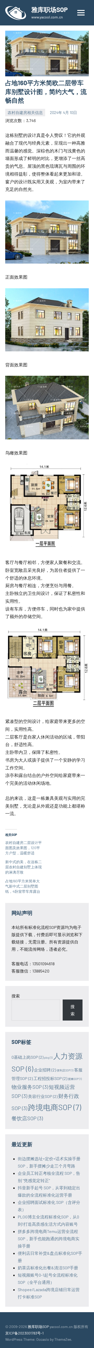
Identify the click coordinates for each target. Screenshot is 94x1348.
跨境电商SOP (54, 1107)
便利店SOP (65, 1070)
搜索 (15, 995)
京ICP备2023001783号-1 (24, 1333)
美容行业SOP (42, 1096)
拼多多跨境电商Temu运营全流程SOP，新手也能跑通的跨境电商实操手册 (48, 1238)
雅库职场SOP (49, 9)
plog (48, 1057)
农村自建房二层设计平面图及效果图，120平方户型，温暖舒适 (23, 847)
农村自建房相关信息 (25, 112)
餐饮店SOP (27, 1118)
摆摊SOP (75, 1079)
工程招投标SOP (50, 1078)
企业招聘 (45, 1069)
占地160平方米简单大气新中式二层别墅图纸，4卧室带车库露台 (22, 886)
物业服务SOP (29, 1087)
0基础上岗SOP (27, 1057)
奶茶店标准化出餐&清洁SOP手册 (48, 1267)
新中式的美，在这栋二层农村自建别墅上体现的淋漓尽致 (23, 867)
